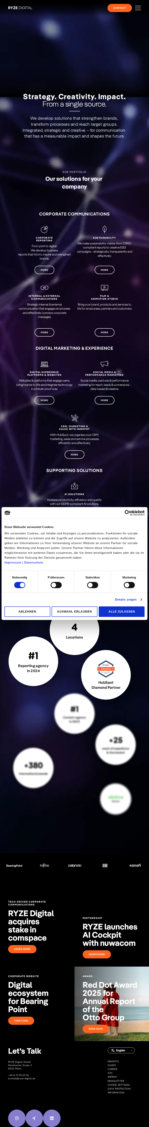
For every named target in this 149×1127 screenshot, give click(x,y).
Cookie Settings (119, 1084)
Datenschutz (33, 562)
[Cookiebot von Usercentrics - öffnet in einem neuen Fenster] (128, 513)
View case (21, 1020)
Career (112, 1069)
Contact (119, 7)
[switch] (56, 585)
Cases (112, 1065)
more (44, 269)
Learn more (22, 949)
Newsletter (116, 1080)
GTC (110, 1073)
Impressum (12, 562)
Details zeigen (126, 599)
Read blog (96, 1028)
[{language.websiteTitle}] (20, 8)
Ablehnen (27, 611)
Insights (113, 1061)
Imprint (112, 1076)
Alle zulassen (121, 611)
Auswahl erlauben (74, 611)
